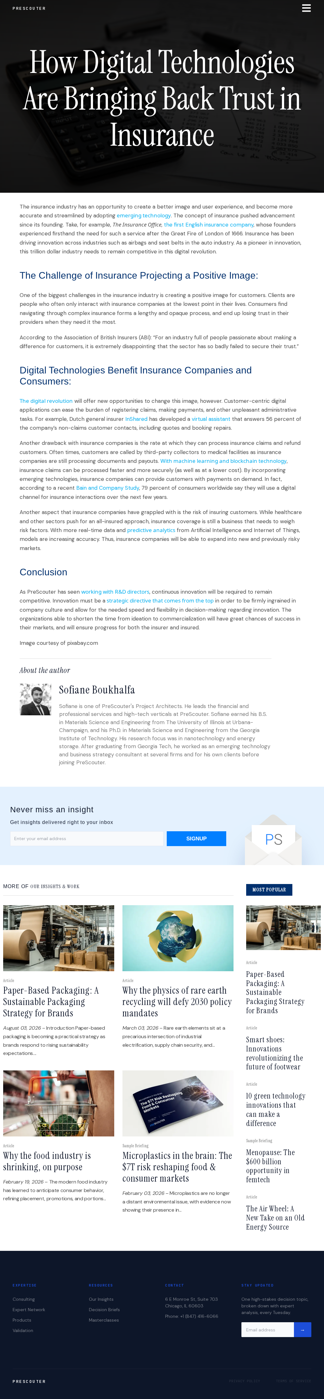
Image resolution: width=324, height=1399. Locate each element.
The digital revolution (46, 400)
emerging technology (143, 215)
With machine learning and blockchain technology (223, 460)
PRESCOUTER (29, 8)
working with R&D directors (115, 591)
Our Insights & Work (54, 886)
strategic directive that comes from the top (159, 600)
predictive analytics (151, 530)
